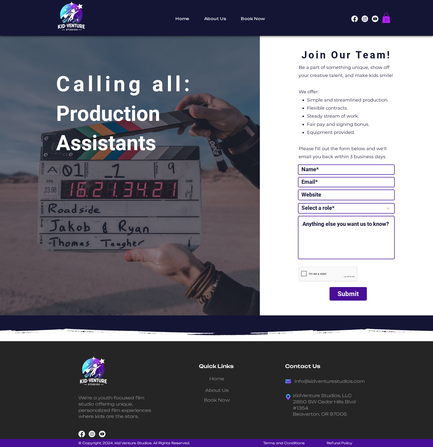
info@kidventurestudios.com (330, 381)
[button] (386, 18)
